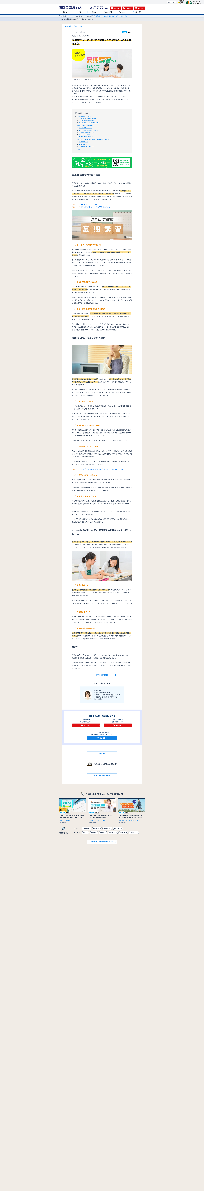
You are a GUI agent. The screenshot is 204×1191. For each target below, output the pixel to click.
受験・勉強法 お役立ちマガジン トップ (74, 26)
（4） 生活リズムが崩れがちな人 (86, 134)
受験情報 (93, 833)
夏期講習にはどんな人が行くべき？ (85, 125)
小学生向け (86, 828)
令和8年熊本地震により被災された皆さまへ (76, 19)
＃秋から (128, 820)
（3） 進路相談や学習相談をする (86, 146)
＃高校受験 (121, 820)
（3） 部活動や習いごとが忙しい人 (87, 132)
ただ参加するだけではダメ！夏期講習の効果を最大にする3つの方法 (93, 139)
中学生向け (96, 828)
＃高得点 (99, 820)
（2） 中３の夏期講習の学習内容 (86, 120)
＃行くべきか (75, 32)
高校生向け (106, 828)
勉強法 (84, 833)
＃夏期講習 (82, 32)
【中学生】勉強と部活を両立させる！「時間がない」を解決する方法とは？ (102, 469)
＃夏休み (68, 820)
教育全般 (102, 833)
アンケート (122, 833)
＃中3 (132, 820)
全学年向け (117, 828)
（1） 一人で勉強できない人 (85, 128)
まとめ (78, 149)
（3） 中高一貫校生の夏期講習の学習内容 (88, 123)
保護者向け (112, 833)
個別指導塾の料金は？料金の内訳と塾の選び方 (95, 207)
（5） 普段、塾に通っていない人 (86, 137)
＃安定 (103, 820)
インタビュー (132, 833)
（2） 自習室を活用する (84, 144)
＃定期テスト (92, 820)
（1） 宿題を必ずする (83, 142)
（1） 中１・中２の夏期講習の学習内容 (87, 118)
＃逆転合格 (137, 820)
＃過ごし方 (62, 820)
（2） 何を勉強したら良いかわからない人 (88, 130)
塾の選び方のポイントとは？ (89, 204)
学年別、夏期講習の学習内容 (84, 116)
